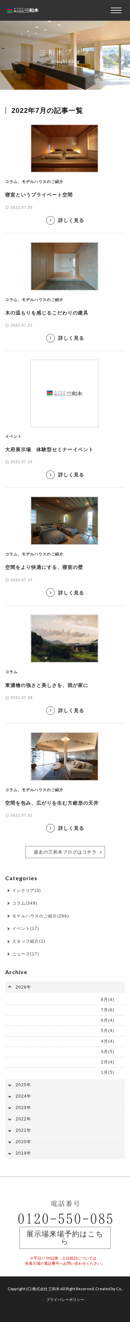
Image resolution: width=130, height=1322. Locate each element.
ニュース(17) (25, 954)
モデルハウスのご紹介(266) (40, 916)
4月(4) (107, 1041)
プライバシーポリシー (65, 1299)
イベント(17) (25, 928)
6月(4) (107, 1020)
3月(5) (107, 1051)
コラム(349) (24, 903)
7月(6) (107, 1010)
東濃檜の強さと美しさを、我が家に (46, 685)
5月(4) (107, 1030)
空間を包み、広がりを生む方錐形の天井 (52, 803)
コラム (11, 181)
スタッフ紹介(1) (28, 941)
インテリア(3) (26, 890)
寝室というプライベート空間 (39, 194)
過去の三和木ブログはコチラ (65, 852)
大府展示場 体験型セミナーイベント (49, 449)
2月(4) (107, 1062)
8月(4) (107, 999)
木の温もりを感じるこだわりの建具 (46, 312)
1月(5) (107, 1072)
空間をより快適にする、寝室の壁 (44, 567)
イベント (13, 436)
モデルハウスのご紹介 (42, 181)
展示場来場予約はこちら (65, 1237)
